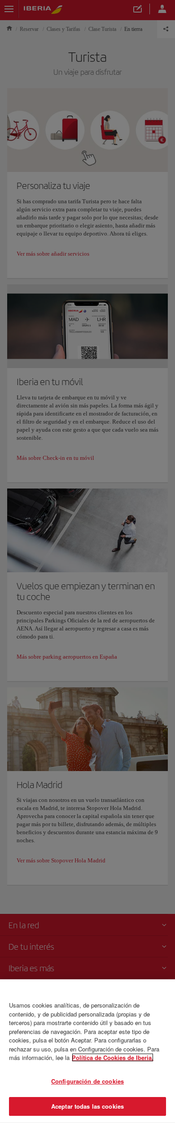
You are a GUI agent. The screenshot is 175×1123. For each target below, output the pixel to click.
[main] (87, 1051)
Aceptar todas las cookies (87, 1106)
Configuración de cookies (87, 1081)
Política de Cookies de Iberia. (112, 1057)
